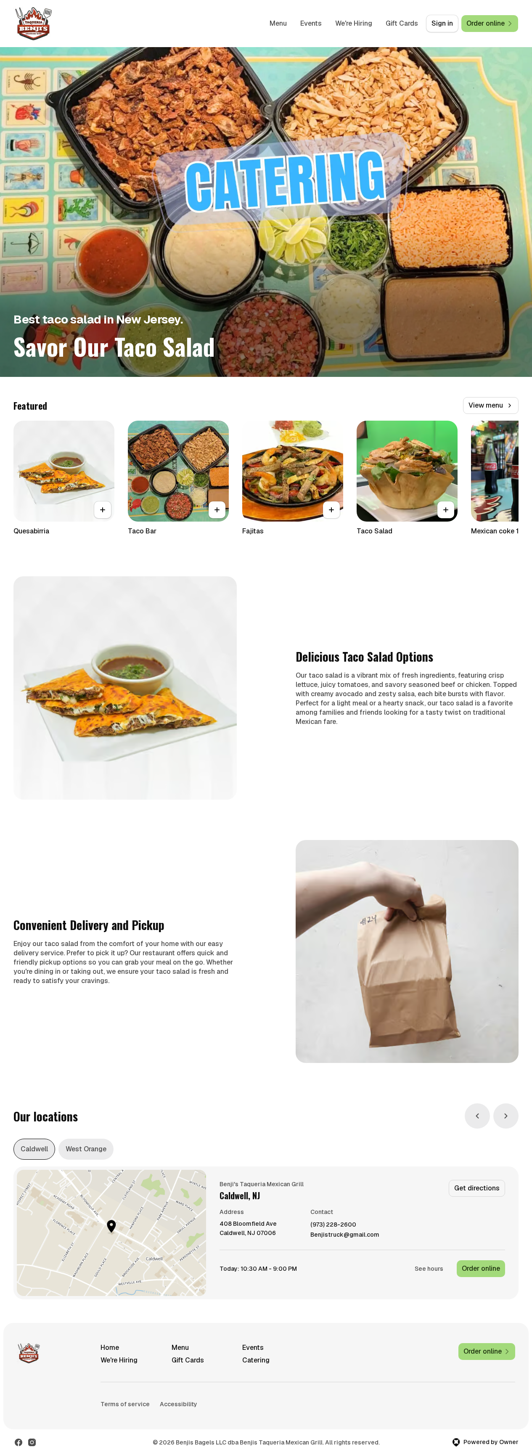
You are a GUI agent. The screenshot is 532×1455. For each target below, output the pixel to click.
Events (311, 23)
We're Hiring (353, 23)
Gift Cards (402, 23)
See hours (429, 1268)
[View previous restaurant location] (477, 1116)
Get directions (477, 1188)
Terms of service (125, 1404)
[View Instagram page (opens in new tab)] (32, 1442)
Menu (278, 23)
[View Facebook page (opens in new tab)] (18, 1442)
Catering (256, 1360)
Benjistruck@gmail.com (344, 1235)
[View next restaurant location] (506, 1116)
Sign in (442, 23)
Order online (481, 1268)
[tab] (34, 1149)
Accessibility (178, 1404)
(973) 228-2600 (333, 1225)
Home (110, 1347)
